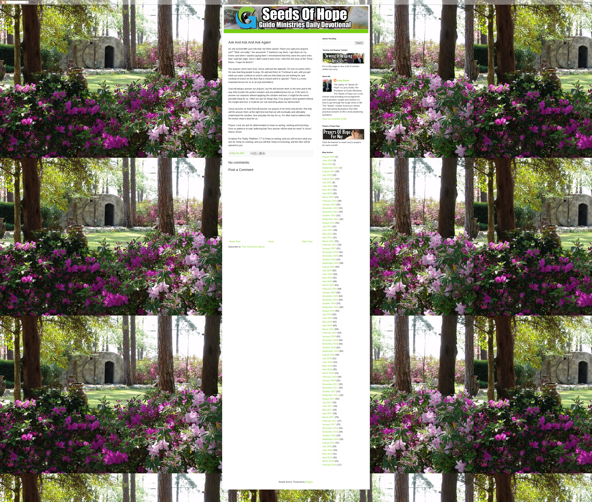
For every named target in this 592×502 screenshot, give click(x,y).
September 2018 (330, 351)
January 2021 (329, 248)
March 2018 (328, 373)
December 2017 (330, 384)
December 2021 (330, 208)
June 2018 (327, 362)
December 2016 (330, 428)
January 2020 (329, 292)
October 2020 (329, 259)
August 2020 (328, 266)
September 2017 (330, 395)
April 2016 (327, 457)
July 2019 (327, 314)
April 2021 (327, 237)
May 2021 (327, 234)
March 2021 (328, 241)
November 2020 (330, 256)
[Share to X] (257, 153)
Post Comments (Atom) (253, 246)
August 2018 (328, 354)
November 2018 (330, 344)
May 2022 (327, 189)
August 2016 (328, 442)
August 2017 (328, 399)
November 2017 (330, 387)
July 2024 (327, 175)
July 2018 (327, 358)
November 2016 (330, 432)
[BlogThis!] (254, 153)
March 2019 (328, 329)
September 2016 (330, 439)
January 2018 (329, 380)
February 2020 (329, 289)
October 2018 (329, 347)
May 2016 (327, 454)
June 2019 (327, 318)
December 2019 (330, 296)
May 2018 (327, 366)
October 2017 (329, 391)
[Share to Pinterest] (263, 153)
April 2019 (327, 325)
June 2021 (327, 230)
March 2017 (328, 417)
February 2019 (329, 332)
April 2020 (327, 281)
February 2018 (329, 376)
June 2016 (327, 450)
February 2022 (329, 201)
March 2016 (328, 461)
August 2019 (328, 311)
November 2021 (330, 211)
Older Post (307, 241)
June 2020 (327, 274)
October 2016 (329, 435)
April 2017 (327, 413)
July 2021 (327, 226)
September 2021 (330, 219)
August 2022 (328, 179)
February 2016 (329, 464)
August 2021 (328, 223)
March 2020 (328, 285)
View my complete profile (334, 119)
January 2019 (329, 336)
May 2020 (327, 277)
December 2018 (330, 340)
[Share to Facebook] (260, 153)
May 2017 (327, 409)
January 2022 (329, 204)
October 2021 (329, 215)
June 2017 (327, 406)
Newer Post (234, 241)
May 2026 (327, 164)
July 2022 (327, 182)
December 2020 (330, 252)
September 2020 (330, 263)
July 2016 (327, 446)
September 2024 (330, 168)
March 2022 (328, 197)
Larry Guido (343, 80)
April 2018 (327, 369)
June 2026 (327, 160)
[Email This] (251, 153)
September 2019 (330, 307)
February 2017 (329, 421)
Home (271, 241)
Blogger (309, 482)
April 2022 (327, 193)
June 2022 (327, 186)
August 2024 (328, 171)
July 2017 (327, 402)
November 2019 (330, 299)
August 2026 (328, 156)
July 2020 (327, 270)
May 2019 (327, 321)
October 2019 (329, 303)
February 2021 (329, 244)
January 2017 (329, 424)
